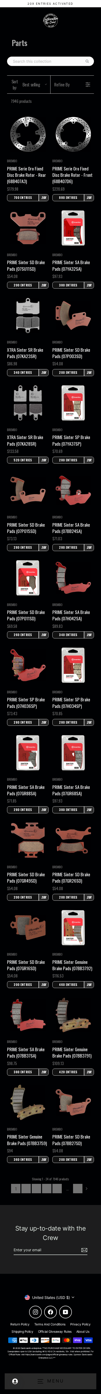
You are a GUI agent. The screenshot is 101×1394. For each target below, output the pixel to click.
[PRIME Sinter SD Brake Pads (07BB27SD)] (73, 1102)
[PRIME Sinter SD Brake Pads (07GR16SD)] (28, 927)
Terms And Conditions (50, 1324)
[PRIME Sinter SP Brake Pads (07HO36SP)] (28, 665)
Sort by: (26, 84)
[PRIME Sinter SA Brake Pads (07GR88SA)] (27, 752)
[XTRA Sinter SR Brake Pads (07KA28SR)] (28, 403)
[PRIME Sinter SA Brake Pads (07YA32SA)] (73, 228)
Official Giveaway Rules (55, 1331)
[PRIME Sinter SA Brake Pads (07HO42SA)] (73, 578)
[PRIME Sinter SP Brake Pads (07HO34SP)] (73, 665)
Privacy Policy (80, 1324)
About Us (82, 1331)
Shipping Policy (22, 1331)
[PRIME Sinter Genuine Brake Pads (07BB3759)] (28, 1102)
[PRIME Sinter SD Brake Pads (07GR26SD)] (73, 840)
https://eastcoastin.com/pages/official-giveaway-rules (49, 1354)
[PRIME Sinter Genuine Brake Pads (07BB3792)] (73, 927)
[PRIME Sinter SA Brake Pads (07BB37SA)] (28, 1015)
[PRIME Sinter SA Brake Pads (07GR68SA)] (73, 752)
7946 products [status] (21, 101)
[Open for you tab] (15, 1381)
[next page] (86, 1188)
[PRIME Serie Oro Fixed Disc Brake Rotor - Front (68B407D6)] (73, 134)
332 (78, 1188)
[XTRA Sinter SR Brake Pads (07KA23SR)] (28, 315)
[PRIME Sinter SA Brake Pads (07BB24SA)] (73, 490)
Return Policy (19, 1324)
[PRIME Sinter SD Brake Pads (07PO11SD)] (27, 577)
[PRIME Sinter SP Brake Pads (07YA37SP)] (73, 403)
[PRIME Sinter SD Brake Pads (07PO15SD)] (28, 490)
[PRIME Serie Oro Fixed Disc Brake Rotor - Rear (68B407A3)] (28, 134)
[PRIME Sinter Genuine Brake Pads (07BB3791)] (73, 1015)
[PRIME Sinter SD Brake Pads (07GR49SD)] (28, 840)
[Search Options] (89, 61)
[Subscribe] (83, 1250)
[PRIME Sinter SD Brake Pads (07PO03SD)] (73, 315)
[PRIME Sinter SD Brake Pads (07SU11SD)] (28, 228)
